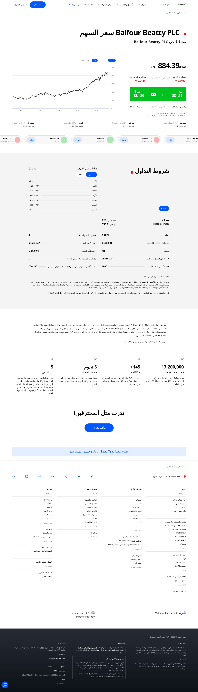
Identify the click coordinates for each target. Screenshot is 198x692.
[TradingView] (13, 476)
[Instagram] (26, 476)
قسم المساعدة (79, 451)
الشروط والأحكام (90, 647)
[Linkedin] (78, 476)
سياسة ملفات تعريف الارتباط (106, 650)
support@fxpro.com (57, 658)
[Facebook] (91, 476)
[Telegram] (39, 476)
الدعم (42, 647)
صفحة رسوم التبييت (155, 79)
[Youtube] (52, 476)
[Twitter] (65, 476)
